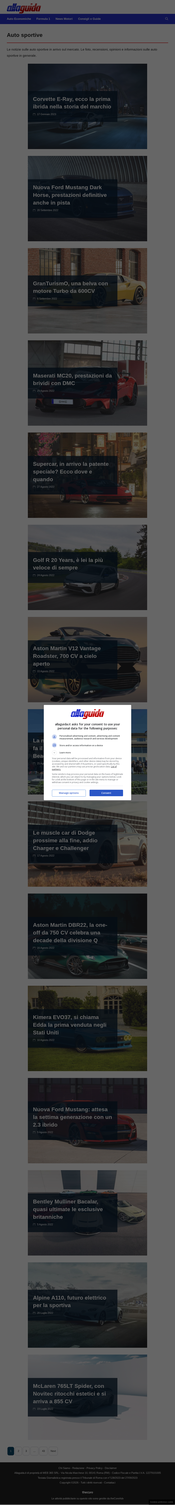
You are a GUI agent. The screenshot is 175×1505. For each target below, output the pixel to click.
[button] (87, 752)
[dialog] (87, 752)
